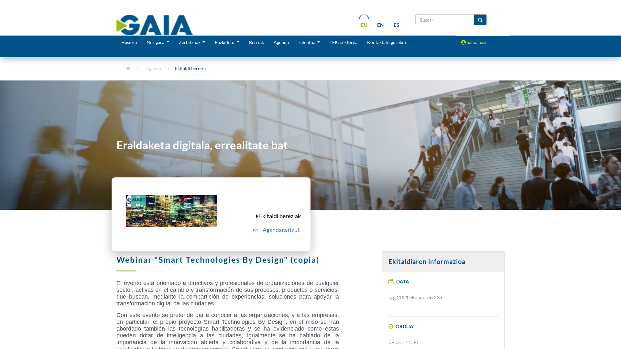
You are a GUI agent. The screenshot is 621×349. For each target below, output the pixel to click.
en (380, 25)
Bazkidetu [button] (225, 42)
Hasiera (129, 42)
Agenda (281, 42)
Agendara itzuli (281, 229)
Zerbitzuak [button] (190, 42)
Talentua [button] (307, 42)
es (396, 25)
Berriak (256, 42)
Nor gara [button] (156, 42)
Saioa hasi (476, 42)
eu (364, 25)
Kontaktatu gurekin (386, 42)
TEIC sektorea (343, 42)
